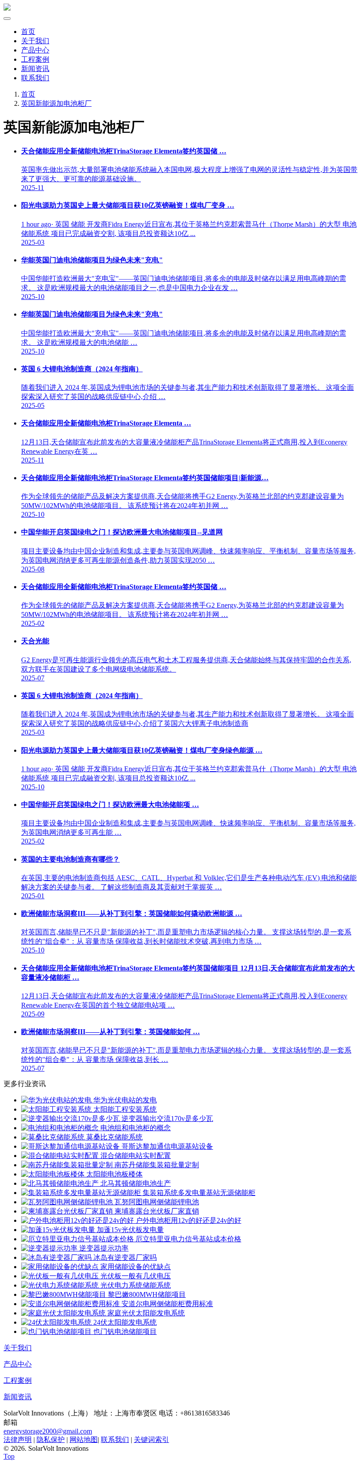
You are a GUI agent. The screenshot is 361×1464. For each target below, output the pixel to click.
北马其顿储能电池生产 (135, 1183)
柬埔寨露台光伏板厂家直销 (156, 1211)
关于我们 (35, 41)
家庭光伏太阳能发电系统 (145, 1313)
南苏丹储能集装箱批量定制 (156, 1165)
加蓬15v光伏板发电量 (129, 1229)
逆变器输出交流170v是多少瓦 (166, 1118)
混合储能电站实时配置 (135, 1155)
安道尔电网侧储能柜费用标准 (166, 1303)
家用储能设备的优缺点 (135, 1266)
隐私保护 (51, 1439)
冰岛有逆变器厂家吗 (124, 1257)
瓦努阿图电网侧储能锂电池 (156, 1202)
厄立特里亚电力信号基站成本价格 (187, 1239)
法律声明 (18, 1439)
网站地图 (84, 1439)
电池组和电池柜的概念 (135, 1128)
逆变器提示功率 (103, 1248)
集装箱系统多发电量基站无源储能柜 (198, 1192)
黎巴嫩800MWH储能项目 (146, 1294)
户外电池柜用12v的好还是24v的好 (187, 1220)
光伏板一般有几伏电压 (135, 1276)
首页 (28, 31)
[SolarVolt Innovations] (7, 8)
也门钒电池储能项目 (124, 1331)
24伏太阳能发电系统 (124, 1322)
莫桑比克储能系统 (114, 1137)
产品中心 (35, 50)
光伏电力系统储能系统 (135, 1285)
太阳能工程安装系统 (124, 1109)
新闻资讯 (35, 68)
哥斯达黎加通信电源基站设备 (166, 1146)
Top (9, 1456)
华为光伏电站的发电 (124, 1100)
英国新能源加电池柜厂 (56, 103)
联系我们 (35, 78)
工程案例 (35, 59)
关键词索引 (151, 1439)
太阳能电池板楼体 (114, 1174)
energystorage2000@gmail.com (48, 1431)
